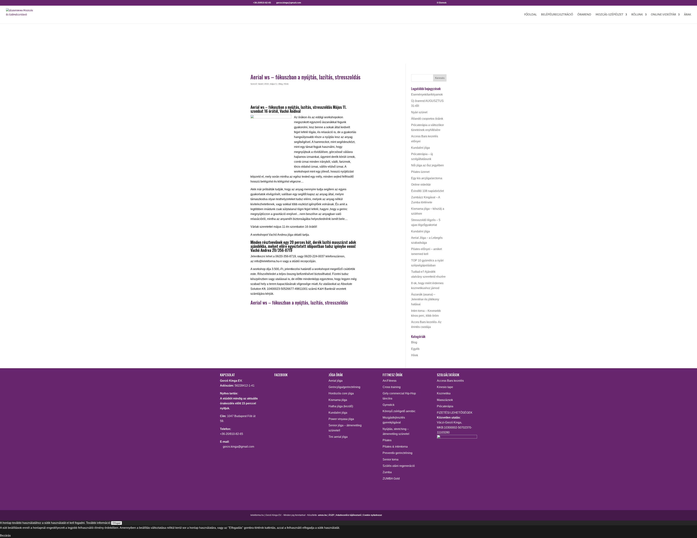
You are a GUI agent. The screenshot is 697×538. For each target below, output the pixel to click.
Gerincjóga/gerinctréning (344, 387)
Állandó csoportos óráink (427, 118)
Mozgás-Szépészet (609, 14)
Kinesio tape (445, 387)
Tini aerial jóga (338, 436)
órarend (584, 14)
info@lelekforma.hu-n (268, 261)
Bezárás (5, 535)
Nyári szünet (419, 112)
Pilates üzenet (420, 171)
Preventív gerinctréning (397, 452)
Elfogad (117, 523)
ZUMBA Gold (391, 478)
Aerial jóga (336, 380)
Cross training (392, 387)
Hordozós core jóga (341, 393)
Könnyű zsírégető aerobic (399, 411)
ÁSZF (331, 515)
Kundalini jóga (420, 147)
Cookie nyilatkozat (372, 515)
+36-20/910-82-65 (231, 433)
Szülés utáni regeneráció (399, 465)
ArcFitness (389, 380)
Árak (687, 14)
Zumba (387, 472)
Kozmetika (444, 393)
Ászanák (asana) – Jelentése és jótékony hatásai (425, 299)
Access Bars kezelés (450, 380)
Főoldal (530, 14)
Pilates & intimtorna (395, 446)
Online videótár (663, 14)
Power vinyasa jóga (341, 419)
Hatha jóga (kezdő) (341, 406)
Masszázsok (445, 399)
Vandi (260, 84)
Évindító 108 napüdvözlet (427, 190)
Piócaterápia (445, 406)
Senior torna (390, 459)
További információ (98, 522)
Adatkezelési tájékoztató (348, 515)
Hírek (286, 84)
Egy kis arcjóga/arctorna (426, 178)
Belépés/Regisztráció (557, 14)
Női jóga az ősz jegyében (427, 165)
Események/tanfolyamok (427, 94)
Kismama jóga (338, 399)
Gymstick (388, 404)
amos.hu (322, 515)
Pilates (387, 440)
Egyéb (415, 348)
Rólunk (637, 14)
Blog (281, 84)
